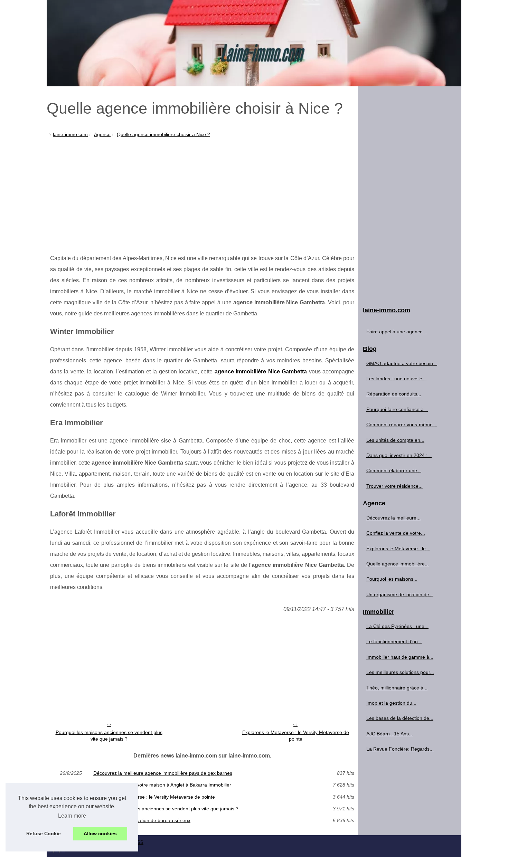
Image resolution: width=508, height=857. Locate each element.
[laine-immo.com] (254, 43)
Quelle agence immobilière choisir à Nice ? (163, 134)
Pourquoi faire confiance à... (397, 409)
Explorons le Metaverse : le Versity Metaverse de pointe (295, 736)
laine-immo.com (70, 134)
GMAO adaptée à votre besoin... (401, 363)
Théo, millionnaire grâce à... (396, 688)
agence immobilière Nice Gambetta (261, 371)
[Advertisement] (202, 190)
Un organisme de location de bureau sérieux (141, 820)
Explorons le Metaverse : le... (398, 548)
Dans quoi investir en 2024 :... (399, 455)
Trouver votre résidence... (394, 486)
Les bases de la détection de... (399, 718)
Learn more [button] (72, 816)
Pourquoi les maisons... (391, 579)
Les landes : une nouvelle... (396, 378)
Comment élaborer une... (393, 470)
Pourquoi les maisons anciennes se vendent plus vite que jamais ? (109, 736)
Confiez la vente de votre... (395, 533)
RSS (138, 842)
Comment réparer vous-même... (401, 424)
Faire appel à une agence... (396, 331)
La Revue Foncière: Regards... (400, 749)
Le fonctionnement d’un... (394, 641)
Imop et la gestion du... (391, 703)
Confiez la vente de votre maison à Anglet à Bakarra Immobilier (162, 784)
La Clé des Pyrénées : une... (397, 626)
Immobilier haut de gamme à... (399, 657)
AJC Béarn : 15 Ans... (389, 733)
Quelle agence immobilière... (397, 563)
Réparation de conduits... (393, 394)
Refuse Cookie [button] (43, 833)
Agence (102, 134)
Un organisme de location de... (399, 594)
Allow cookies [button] (100, 833)
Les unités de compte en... (395, 440)
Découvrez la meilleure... (393, 518)
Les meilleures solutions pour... (400, 672)
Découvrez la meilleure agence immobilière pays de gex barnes (162, 773)
